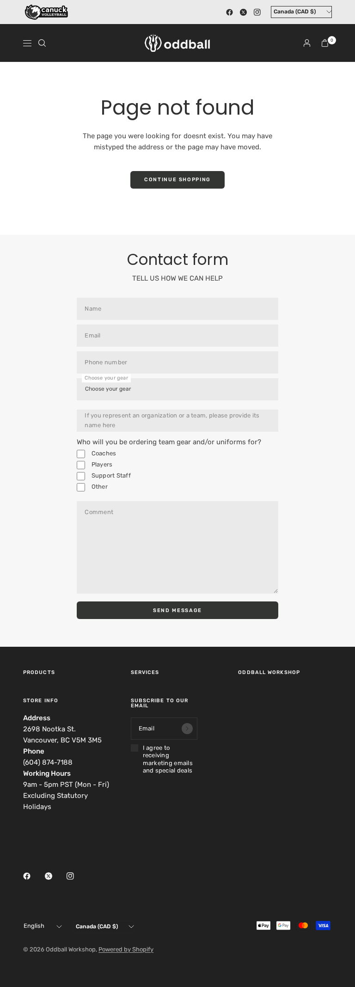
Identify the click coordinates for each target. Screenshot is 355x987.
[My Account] (307, 43)
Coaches (103, 453)
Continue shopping (177, 180)
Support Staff (110, 475)
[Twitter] (243, 12)
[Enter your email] (187, 728)
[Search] (42, 43)
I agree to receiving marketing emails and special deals (168, 759)
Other (99, 486)
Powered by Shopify (125, 949)
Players (101, 464)
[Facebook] (229, 12)
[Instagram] (257, 12)
